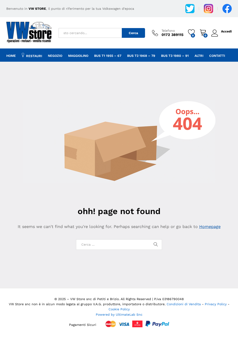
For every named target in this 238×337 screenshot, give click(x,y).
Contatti (217, 55)
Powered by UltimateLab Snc (119, 314)
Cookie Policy (119, 309)
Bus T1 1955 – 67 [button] (107, 55)
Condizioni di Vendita (184, 304)
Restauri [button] (34, 56)
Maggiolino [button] (78, 55)
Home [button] (11, 55)
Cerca (133, 33)
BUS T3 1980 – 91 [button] (175, 55)
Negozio (55, 55)
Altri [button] (199, 55)
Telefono (168, 30)
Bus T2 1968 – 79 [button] (141, 55)
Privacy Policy (216, 304)
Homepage (210, 226)
